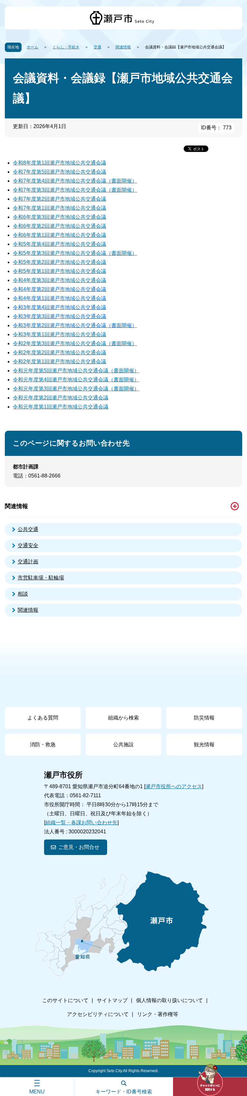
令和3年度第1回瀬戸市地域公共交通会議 (59, 334)
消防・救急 (43, 744)
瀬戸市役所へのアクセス (173, 786)
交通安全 (28, 545)
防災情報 (204, 717)
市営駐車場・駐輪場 (41, 577)
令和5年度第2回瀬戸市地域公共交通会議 (59, 262)
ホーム (32, 47)
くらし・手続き (65, 47)
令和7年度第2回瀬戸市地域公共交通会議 (59, 199)
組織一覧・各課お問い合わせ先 (81, 822)
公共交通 (28, 529)
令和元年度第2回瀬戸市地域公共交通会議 (60, 397)
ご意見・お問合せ (78, 847)
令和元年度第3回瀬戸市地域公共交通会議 (60, 388)
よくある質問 (42, 717)
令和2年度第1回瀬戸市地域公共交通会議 (59, 361)
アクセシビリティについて (98, 1014)
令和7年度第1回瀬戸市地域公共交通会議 (59, 208)
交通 (97, 47)
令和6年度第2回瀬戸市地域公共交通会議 (59, 226)
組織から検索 (123, 717)
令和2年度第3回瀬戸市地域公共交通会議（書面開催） (75, 343)
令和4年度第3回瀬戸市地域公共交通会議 (59, 280)
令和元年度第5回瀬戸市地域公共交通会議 (60, 370)
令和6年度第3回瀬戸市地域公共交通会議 (59, 217)
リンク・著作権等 (157, 1014)
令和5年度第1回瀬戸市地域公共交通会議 (59, 271)
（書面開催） (123, 370)
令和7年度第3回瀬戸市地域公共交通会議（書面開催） (75, 190)
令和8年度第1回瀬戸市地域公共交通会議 (59, 163)
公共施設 (123, 744)
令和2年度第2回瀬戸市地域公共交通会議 (59, 352)
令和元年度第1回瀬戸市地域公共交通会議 (60, 406)
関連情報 (123, 47)
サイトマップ (112, 1000)
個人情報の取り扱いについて (169, 1000)
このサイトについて (65, 1000)
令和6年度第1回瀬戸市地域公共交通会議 (59, 235)
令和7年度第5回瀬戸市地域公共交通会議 (59, 172)
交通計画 (28, 561)
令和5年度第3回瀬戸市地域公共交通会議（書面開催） (75, 253)
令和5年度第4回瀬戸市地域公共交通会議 (59, 244)
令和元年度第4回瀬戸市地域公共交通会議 (60, 379)
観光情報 (204, 744)
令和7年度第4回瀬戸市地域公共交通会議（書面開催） (75, 181)
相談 (23, 594)
